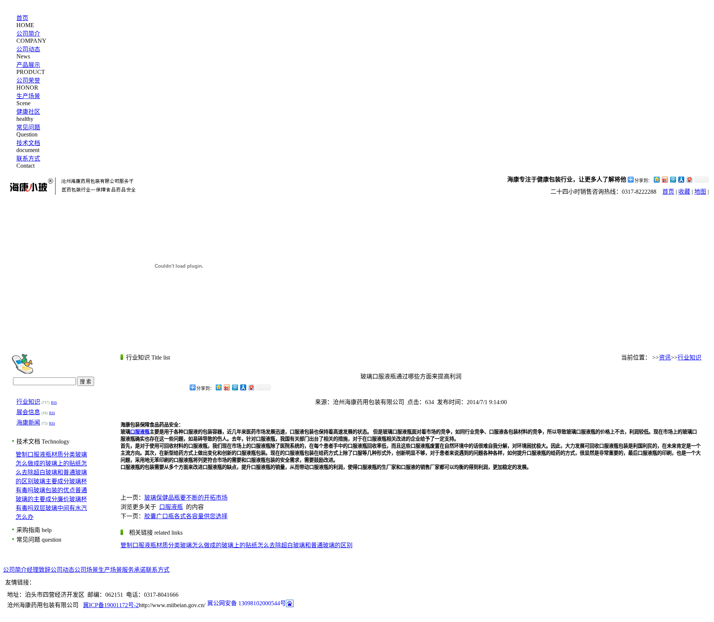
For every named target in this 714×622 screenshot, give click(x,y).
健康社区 (28, 112)
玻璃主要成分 (51, 481)
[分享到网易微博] (689, 179)
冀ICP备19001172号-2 (111, 605)
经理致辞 (39, 570)
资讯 (665, 357)
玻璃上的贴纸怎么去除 (251, 545)
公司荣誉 (28, 80)
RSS (54, 403)
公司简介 (28, 33)
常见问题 (28, 127)
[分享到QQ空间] (656, 179)
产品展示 (28, 65)
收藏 (684, 191)
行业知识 (28, 402)
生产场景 (28, 96)
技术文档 (28, 143)
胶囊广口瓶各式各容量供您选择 (186, 516)
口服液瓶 (171, 507)
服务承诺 (134, 570)
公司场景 (86, 570)
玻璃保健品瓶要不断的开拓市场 (186, 497)
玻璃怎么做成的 (201, 545)
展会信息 (28, 412)
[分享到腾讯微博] (673, 179)
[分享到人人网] (681, 179)
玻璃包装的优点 (54, 490)
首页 (22, 18)
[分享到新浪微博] (664, 179)
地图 (700, 191)
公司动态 (28, 49)
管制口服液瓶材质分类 (45, 454)
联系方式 (28, 158)
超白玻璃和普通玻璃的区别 (317, 545)
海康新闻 (28, 422)
